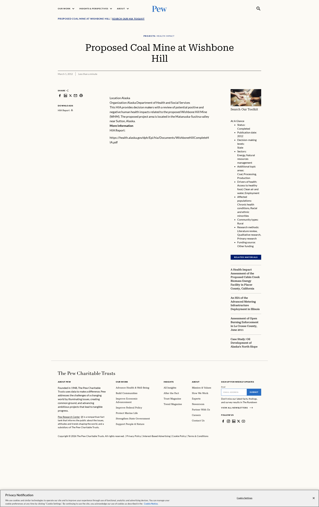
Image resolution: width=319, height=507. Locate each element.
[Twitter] (238, 421)
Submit (254, 392)
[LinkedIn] (234, 421)
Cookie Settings (244, 498)
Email (223, 387)
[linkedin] (65, 95)
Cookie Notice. (151, 503)
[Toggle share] (251, 87)
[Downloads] (259, 87)
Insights (169, 382)
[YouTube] (243, 421)
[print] (81, 95)
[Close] (313, 498)
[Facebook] (223, 421)
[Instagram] (228, 421)
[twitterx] (70, 95)
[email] (75, 95)
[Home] (86, 373)
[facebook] (60, 95)
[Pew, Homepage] (159, 8)
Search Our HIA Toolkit (128, 18)
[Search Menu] (258, 8)
